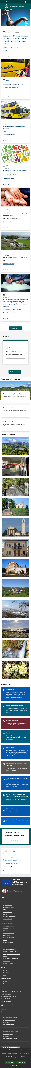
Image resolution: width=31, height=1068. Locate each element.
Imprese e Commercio (8, 933)
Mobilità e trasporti (8, 942)
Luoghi (5, 981)
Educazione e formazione (9, 949)
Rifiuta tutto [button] (21, 1062)
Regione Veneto (6, 2)
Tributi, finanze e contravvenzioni (11, 954)
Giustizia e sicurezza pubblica (10, 952)
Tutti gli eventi (14, 372)
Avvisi (7, 122)
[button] (15, 1065)
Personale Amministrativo (9, 916)
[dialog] (15, 1058)
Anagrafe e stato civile (8, 926)
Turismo (5, 940)
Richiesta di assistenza (8, 1024)
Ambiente (5, 956)
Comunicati (6, 973)
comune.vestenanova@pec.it (10, 996)
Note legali (6, 1036)
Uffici (4, 909)
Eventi (4, 984)
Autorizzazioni (6, 961)
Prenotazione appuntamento (10, 1018)
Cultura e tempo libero (8, 928)
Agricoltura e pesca (8, 963)
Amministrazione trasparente (10, 1032)
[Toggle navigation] (3, 6)
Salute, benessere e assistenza (10, 958)
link (15, 1059)
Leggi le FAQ (6, 1022)
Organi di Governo (7, 905)
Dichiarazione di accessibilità (10, 1038)
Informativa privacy (8, 1034)
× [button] (29, 1049)
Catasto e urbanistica (8, 937)
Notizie (7, 32)
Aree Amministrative (8, 907)
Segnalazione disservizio (9, 1020)
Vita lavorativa (6, 931)
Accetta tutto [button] (10, 1062)
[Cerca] (28, 6)
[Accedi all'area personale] (25, 2)
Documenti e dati (7, 919)
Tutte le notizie (14, 328)
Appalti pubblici (7, 935)
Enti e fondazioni (7, 912)
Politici (5, 914)
